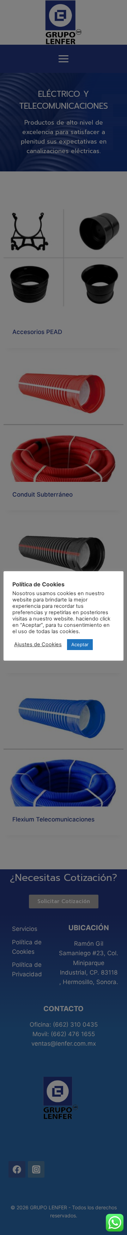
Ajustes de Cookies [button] (38, 644)
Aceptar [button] (80, 644)
